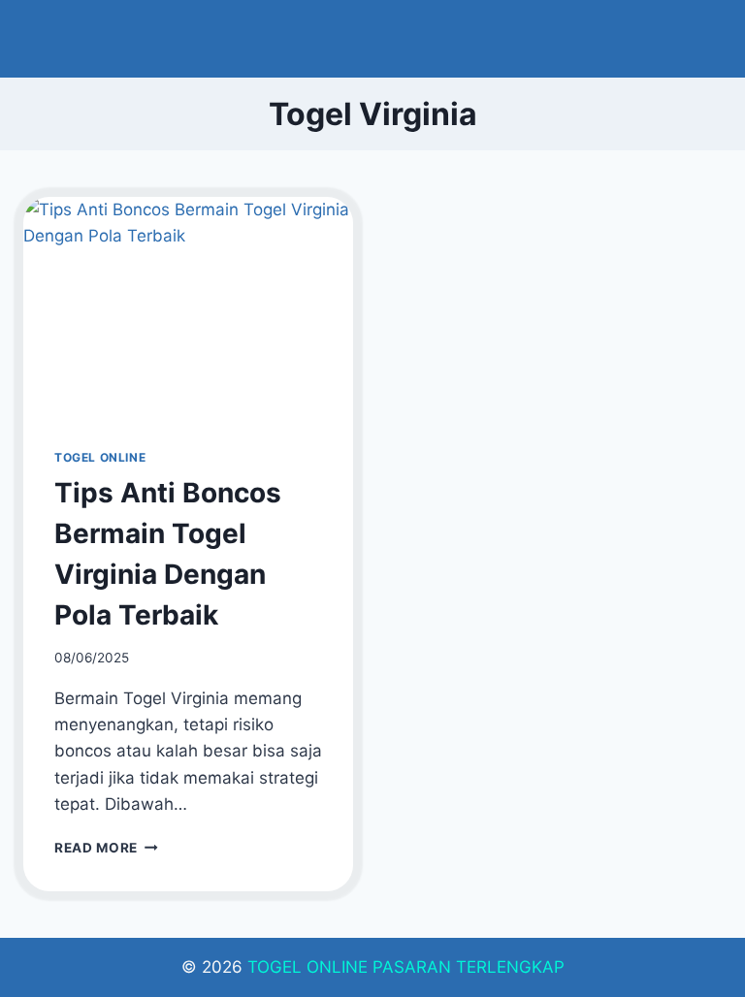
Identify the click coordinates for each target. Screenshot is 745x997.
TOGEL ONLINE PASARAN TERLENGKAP (406, 967)
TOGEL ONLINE (100, 457)
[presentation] (188, 307)
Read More (106, 847)
